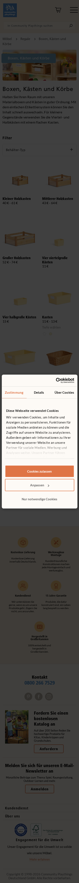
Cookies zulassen (39, 471)
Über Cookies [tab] (64, 392)
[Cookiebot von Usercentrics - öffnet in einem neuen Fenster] (56, 380)
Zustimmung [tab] (14, 392)
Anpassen (37, 485)
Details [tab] (39, 392)
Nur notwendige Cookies (39, 499)
